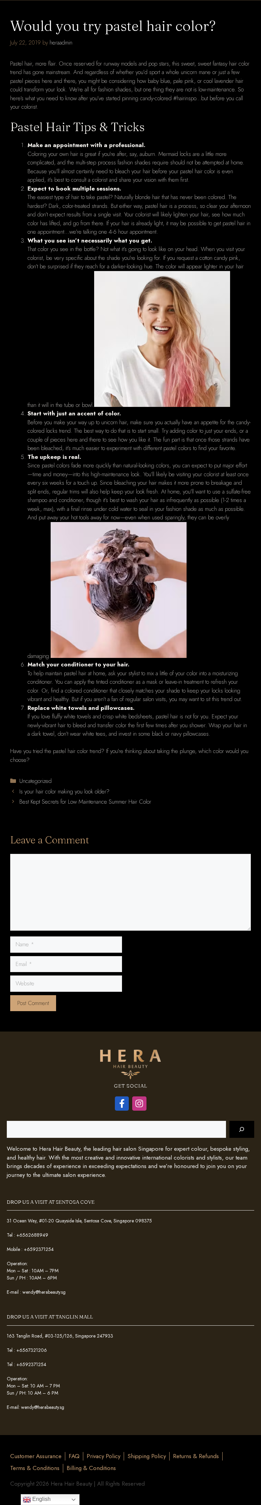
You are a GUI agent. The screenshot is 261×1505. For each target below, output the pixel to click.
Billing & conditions (91, 1468)
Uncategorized (35, 781)
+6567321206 (31, 1350)
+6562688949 (32, 1235)
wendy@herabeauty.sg (44, 1292)
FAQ (74, 1456)
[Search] (241, 1129)
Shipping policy (146, 1456)
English (41, 1499)
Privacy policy (103, 1456)
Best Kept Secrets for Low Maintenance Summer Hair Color (85, 802)
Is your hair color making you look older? (65, 791)
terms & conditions (34, 1468)
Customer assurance (36, 1456)
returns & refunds (196, 1456)
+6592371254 (39, 1249)
